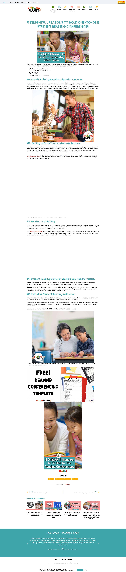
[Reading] (59, 7)
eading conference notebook (34, 156)
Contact (28, 2)
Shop (34, 2)
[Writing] (65, 7)
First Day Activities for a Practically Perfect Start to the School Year (72, 514)
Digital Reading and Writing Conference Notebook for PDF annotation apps (63, 549)
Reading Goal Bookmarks (36, 231)
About (17, 2)
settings (71, 570)
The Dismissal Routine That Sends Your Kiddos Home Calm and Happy (34, 514)
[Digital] (84, 7)
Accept (80, 570)
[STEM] (90, 7)
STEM (90, 9)
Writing (65, 9)
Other (96, 9)
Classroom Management (72, 10)
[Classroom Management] (72, 7)
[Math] (78, 7)
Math (78, 9)
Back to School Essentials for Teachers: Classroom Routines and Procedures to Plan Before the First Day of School (91, 515)
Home (11, 2)
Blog (22, 2)
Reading (59, 9)
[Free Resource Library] (53, 7)
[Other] (96, 7)
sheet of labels (64, 155)
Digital (84, 9)
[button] (4, 2)
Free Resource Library (53, 11)
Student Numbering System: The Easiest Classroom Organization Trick (53, 515)
